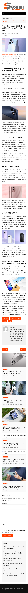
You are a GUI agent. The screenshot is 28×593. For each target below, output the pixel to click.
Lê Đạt (5, 404)
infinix (4, 321)
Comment (4, 503)
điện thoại (5, 318)
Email (3, 518)
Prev (6, 349)
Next (22, 349)
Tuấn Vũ (4, 33)
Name (3, 511)
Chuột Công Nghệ (8, 375)
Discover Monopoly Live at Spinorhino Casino (14, 579)
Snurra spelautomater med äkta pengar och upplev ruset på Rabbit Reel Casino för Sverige (13, 553)
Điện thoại (5, 35)
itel (10, 321)
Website (3, 524)
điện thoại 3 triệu (16, 318)
